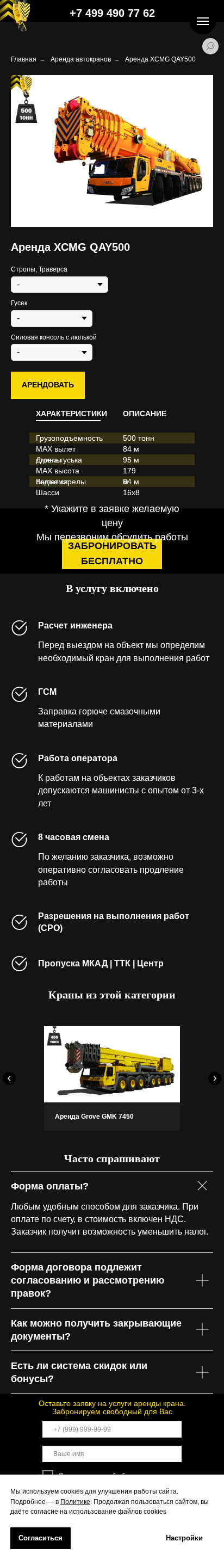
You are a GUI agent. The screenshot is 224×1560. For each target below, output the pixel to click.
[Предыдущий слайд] (9, 1078)
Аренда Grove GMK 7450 (94, 1116)
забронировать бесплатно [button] (112, 553)
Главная (23, 59)
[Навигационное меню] (203, 21)
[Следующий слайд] (214, 1078)
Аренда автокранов (81, 59)
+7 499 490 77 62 (112, 13)
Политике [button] (75, 1502)
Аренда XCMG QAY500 (160, 59)
